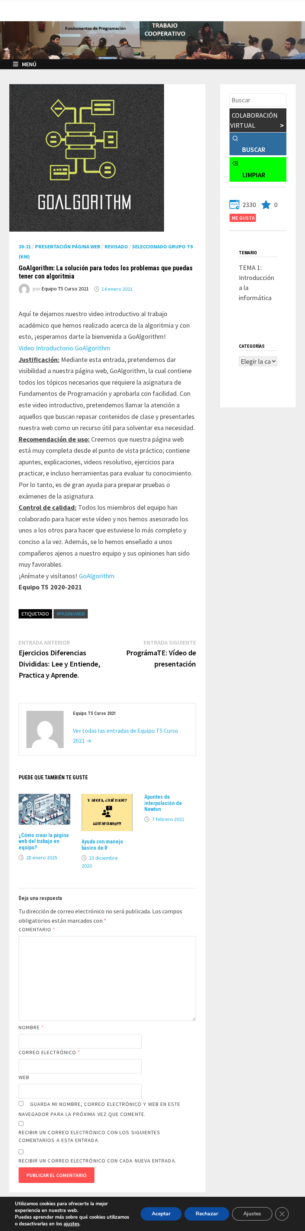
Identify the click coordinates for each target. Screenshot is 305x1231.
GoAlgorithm (97, 576)
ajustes (71, 1224)
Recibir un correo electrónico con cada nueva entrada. (98, 1160)
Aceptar (161, 1213)
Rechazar (207, 1213)
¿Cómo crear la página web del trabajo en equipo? (44, 841)
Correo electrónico (50, 1052)
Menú (29, 64)
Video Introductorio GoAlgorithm (64, 348)
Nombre (31, 1027)
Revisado (116, 246)
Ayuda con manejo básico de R (102, 845)
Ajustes (252, 1213)
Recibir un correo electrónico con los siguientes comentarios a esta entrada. (90, 1136)
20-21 (25, 246)
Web (24, 1077)
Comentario (37, 929)
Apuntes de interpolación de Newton (163, 803)
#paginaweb (71, 613)
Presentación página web (67, 246)
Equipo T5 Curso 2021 (65, 289)
